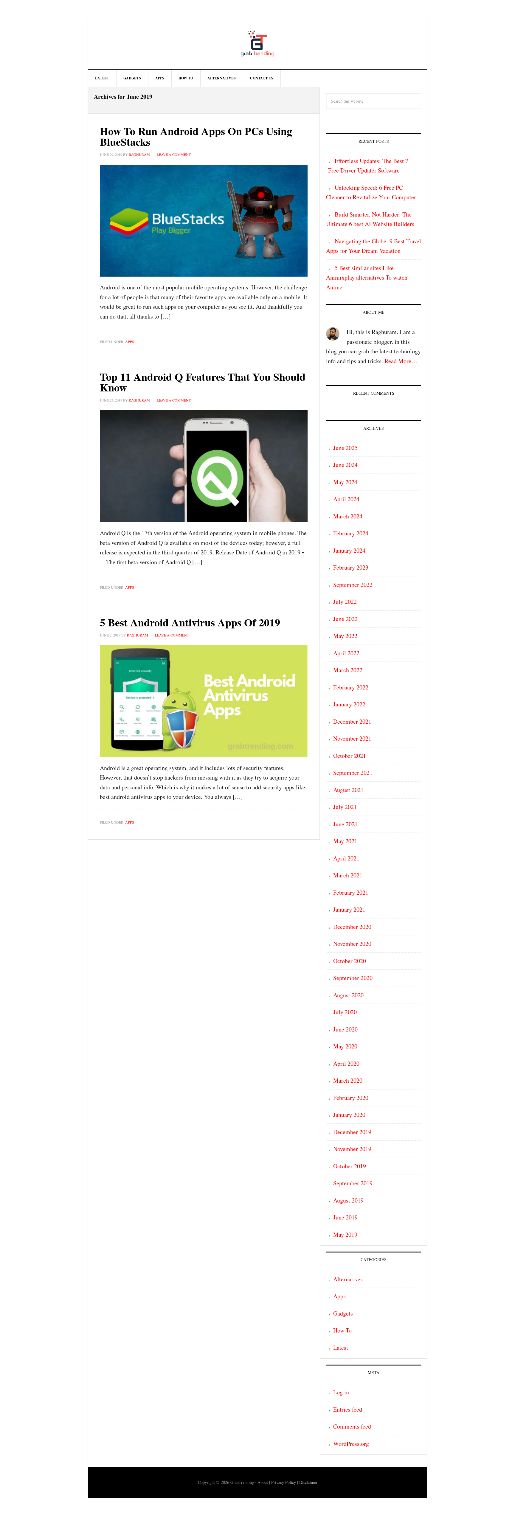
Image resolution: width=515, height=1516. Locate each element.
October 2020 (349, 961)
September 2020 (353, 978)
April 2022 (346, 653)
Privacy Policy (283, 1482)
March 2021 (347, 875)
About (263, 1482)
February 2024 (350, 533)
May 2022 (345, 636)
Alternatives (348, 1279)
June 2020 (345, 1029)
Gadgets (343, 1313)
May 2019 (345, 1234)
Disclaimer (308, 1482)
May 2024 (345, 482)
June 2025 (345, 448)
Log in (341, 1392)
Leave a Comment (174, 154)
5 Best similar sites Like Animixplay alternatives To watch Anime (366, 277)
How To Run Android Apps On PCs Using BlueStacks (196, 136)
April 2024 (346, 499)
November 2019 (352, 1149)
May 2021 (345, 841)
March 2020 (347, 1080)
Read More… (400, 361)
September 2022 (353, 585)
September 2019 (353, 1183)
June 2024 (345, 465)
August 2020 (348, 995)
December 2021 (352, 721)
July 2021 (345, 807)
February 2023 (350, 567)
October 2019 (349, 1166)
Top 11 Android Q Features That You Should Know (202, 382)
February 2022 (350, 687)
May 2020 (345, 1046)
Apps (129, 341)
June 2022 (345, 619)
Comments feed (352, 1426)
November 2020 (352, 944)
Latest (340, 1347)
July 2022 (345, 602)
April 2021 (346, 858)
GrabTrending (257, 43)
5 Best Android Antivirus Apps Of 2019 (190, 622)
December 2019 (352, 1132)
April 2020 (346, 1063)
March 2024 (347, 516)
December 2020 (352, 927)
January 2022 (349, 704)
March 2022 (347, 670)
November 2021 (352, 738)
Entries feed (347, 1409)
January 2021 (349, 909)
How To (342, 1330)
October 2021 (349, 756)
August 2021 (348, 790)
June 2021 (345, 824)
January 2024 (349, 550)
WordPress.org (351, 1444)
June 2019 (345, 1217)
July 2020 (345, 1012)
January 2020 (349, 1115)
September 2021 (353, 773)
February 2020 (350, 1098)
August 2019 (348, 1200)
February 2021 (350, 892)
